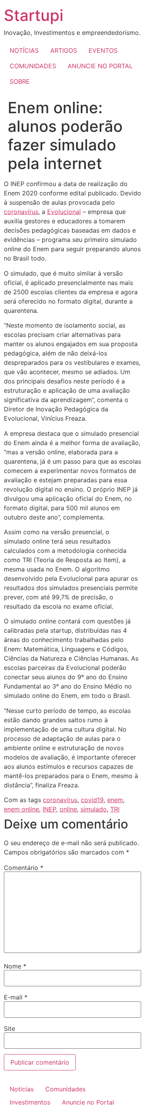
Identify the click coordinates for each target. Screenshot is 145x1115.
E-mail (15, 997)
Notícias (22, 1089)
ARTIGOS (63, 50)
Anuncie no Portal (88, 1102)
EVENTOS (103, 50)
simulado (93, 809)
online (68, 809)
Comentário (23, 868)
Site (9, 1028)
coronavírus (21, 212)
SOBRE (20, 81)
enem (115, 800)
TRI (114, 809)
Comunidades (65, 1089)
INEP (49, 809)
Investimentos (30, 1102)
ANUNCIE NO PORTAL (100, 66)
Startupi (33, 15)
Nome (15, 966)
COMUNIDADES (33, 66)
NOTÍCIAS (24, 50)
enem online (21, 809)
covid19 (92, 800)
